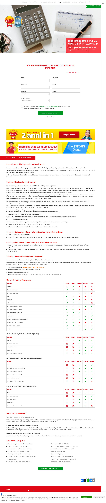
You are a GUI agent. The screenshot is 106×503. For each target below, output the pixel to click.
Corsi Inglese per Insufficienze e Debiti (19, 454)
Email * (54, 84)
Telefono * (24, 84)
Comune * (54, 91)
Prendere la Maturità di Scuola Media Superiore (22, 456)
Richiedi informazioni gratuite (50, 468)
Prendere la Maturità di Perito (60, 444)
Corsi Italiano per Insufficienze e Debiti (62, 456)
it (67, 72)
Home (8, 489)
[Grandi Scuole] (14, 16)
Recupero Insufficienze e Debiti (48, 2)
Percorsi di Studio (23, 2)
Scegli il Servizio (25, 98)
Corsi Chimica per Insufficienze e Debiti (62, 449)
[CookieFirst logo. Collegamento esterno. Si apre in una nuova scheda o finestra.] (1, 494)
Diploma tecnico (12, 459)
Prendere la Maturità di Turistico (60, 461)
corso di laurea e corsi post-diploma (33, 267)
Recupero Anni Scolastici (64, 2)
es (76, 72)
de (73, 72)
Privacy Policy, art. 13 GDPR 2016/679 (49, 106)
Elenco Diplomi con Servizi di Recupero (19, 451)
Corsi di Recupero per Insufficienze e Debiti (20, 444)
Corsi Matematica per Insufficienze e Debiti (63, 459)
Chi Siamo (74, 2)
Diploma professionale (58, 451)
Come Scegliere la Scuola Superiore (18, 446)
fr (78, 72)
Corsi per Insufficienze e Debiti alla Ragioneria (64, 446)
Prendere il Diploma (34, 2)
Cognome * (55, 77)
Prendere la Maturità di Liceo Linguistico (19, 461)
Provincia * (24, 91)
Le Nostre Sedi (82, 2)
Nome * (23, 77)
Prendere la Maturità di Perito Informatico (20, 449)
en (70, 72)
